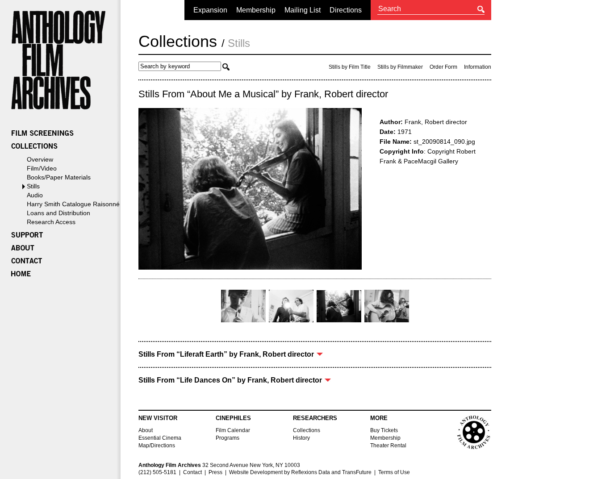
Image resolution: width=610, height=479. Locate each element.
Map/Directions (156, 445)
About (145, 430)
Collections (177, 41)
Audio (35, 195)
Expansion (210, 10)
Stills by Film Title (350, 67)
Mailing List (302, 10)
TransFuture (357, 472)
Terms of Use (394, 472)
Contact (192, 472)
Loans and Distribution (58, 213)
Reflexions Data (310, 472)
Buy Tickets (384, 430)
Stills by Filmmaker (400, 67)
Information (477, 67)
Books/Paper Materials (59, 177)
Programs (227, 438)
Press (215, 472)
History (301, 438)
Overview (40, 159)
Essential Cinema (159, 438)
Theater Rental (388, 445)
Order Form (443, 67)
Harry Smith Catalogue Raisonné (73, 204)
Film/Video (42, 168)
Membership (256, 10)
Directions (346, 10)
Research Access (51, 221)
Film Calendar (233, 430)
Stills (33, 186)
